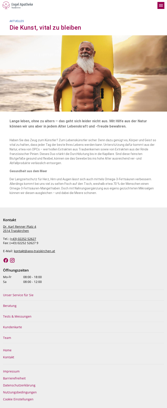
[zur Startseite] (78, 5)
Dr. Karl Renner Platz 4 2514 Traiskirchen (19, 228)
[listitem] (83, 295)
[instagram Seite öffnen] (12, 260)
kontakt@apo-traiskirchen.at (34, 251)
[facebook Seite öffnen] (6, 260)
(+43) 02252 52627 (23, 239)
